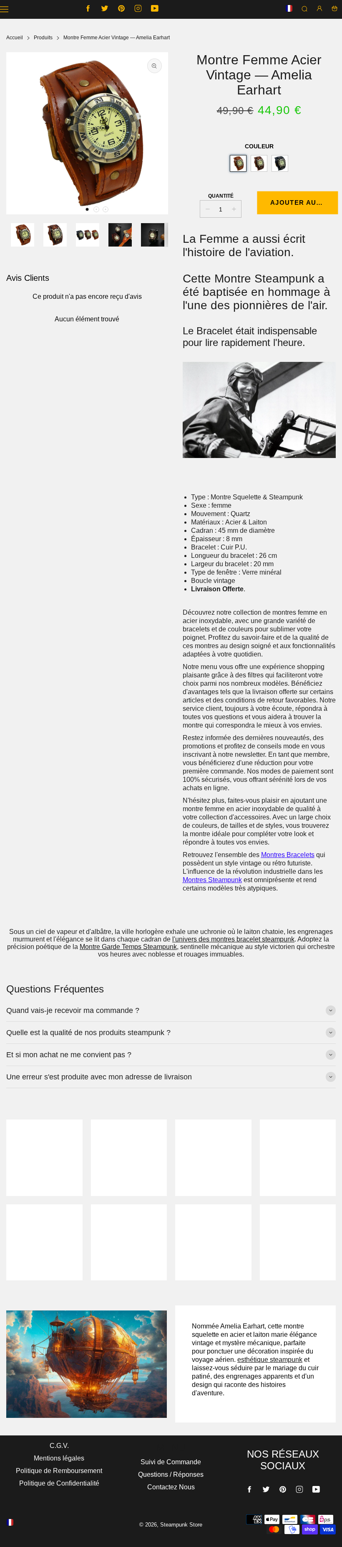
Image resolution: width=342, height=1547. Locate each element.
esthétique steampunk (269, 1359)
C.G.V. (59, 1445)
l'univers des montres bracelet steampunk (233, 939)
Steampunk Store (181, 1525)
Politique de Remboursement (59, 1470)
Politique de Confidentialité (59, 1483)
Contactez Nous (171, 1487)
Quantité (221, 196)
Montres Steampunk (212, 879)
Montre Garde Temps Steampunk (128, 946)
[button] (87, 209)
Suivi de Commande (171, 1462)
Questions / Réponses (171, 1474)
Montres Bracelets (287, 854)
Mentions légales (59, 1458)
